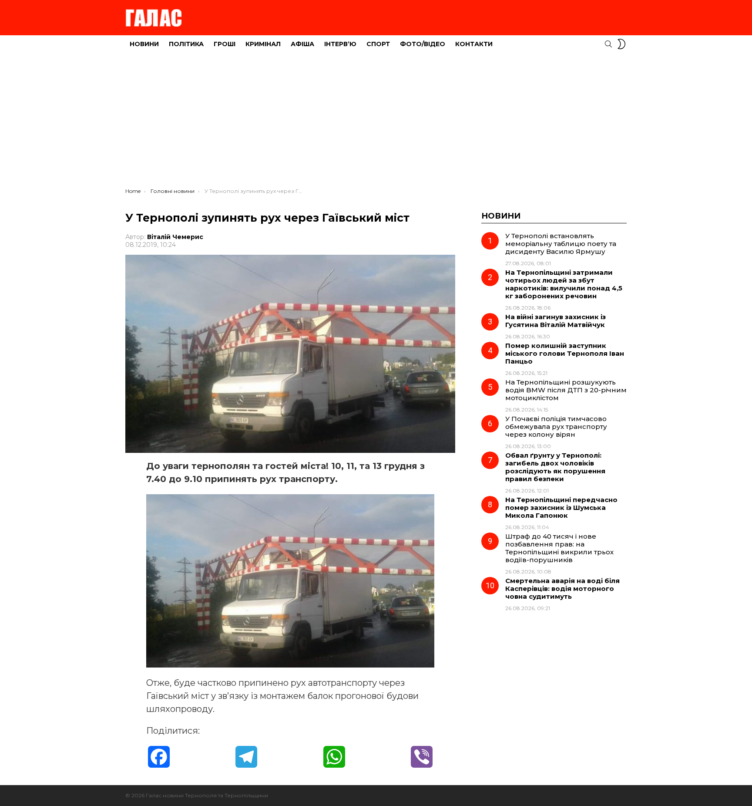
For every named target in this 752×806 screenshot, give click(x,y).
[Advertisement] (376, 122)
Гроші (224, 44)
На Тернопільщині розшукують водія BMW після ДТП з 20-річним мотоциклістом (566, 390)
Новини (144, 44)
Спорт (378, 44)
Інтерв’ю (340, 44)
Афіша (302, 44)
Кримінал (263, 44)
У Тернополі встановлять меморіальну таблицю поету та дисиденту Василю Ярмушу (560, 244)
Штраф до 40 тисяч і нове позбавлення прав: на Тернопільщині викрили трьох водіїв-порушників (559, 548)
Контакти (474, 44)
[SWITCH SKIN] (621, 44)
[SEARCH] (608, 44)
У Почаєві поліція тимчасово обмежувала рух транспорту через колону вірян (556, 426)
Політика (186, 44)
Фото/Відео (422, 44)
